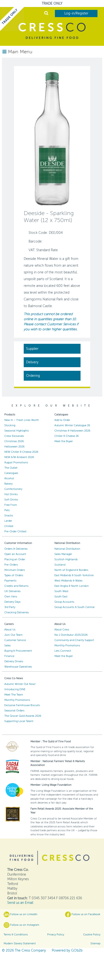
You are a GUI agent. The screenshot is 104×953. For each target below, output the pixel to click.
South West (61, 591)
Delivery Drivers (13, 661)
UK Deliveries (12, 591)
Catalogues (11, 473)
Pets (7, 510)
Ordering (33, 376)
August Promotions (16, 462)
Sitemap (95, 943)
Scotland (59, 564)
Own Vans (10, 596)
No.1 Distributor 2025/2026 (71, 634)
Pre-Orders (11, 564)
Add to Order (62, 420)
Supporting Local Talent (18, 721)
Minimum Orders (14, 570)
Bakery (8, 483)
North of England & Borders (71, 570)
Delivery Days (12, 601)
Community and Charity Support (74, 640)
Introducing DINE (14, 689)
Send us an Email (20, 903)
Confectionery (13, 489)
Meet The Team (13, 694)
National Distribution (67, 548)
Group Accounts (64, 601)
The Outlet (10, 467)
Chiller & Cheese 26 (66, 436)
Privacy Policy (55, 934)
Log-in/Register (76, 13)
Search (46, 14)
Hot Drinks (11, 494)
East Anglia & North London (71, 586)
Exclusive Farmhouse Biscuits (22, 705)
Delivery (32, 362)
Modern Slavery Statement (20, 943)
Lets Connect (62, 650)
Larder (8, 520)
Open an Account (15, 554)
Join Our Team (13, 634)
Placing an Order (14, 559)
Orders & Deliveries (16, 548)
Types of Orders (13, 575)
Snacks (8, 515)
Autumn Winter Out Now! (20, 684)
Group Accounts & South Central (74, 607)
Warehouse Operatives (18, 666)
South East (60, 596)
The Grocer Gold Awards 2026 (22, 715)
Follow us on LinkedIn (23, 914)
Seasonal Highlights (16, 430)
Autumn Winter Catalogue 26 (72, 425)
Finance (9, 656)
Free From (10, 505)
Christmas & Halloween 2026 (72, 430)
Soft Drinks (11, 499)
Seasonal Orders (14, 710)
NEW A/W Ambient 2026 (19, 457)
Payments (10, 580)
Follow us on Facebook (85, 914)
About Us (9, 629)
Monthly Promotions (67, 645)
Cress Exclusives (14, 436)
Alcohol (9, 478)
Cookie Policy (91, 934)
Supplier (32, 349)
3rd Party (9, 607)
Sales (7, 645)
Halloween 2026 (14, 446)
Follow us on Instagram (24, 924)
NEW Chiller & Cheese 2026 (21, 451)
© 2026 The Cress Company (24, 950)
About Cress (61, 629)
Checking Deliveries (16, 612)
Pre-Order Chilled (15, 531)
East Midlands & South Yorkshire (74, 575)
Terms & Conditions (16, 934)
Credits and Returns (16, 586)
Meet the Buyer (63, 441)
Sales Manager (63, 554)
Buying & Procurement (18, 650)
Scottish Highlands (66, 559)
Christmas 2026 (14, 441)
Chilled (8, 526)
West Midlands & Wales (68, 580)
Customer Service (15, 640)
